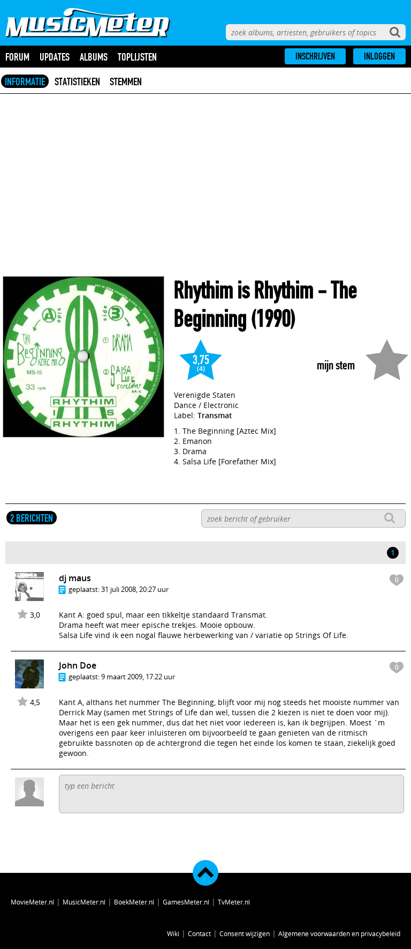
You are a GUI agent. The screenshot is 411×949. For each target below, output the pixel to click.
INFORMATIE (25, 81)
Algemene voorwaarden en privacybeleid (339, 933)
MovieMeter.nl (32, 902)
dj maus (75, 578)
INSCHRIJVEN (315, 56)
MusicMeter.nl (84, 902)
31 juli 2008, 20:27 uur (135, 589)
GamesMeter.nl (186, 902)
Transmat (214, 415)
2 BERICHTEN (31, 517)
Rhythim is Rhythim (244, 290)
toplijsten (137, 56)
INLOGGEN (379, 56)
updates (55, 56)
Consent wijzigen (244, 933)
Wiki (173, 933)
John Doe (77, 665)
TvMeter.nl (234, 902)
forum (17, 56)
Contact (199, 933)
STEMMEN (126, 81)
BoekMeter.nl (134, 902)
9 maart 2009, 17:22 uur (138, 676)
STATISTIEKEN (77, 81)
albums (94, 56)
